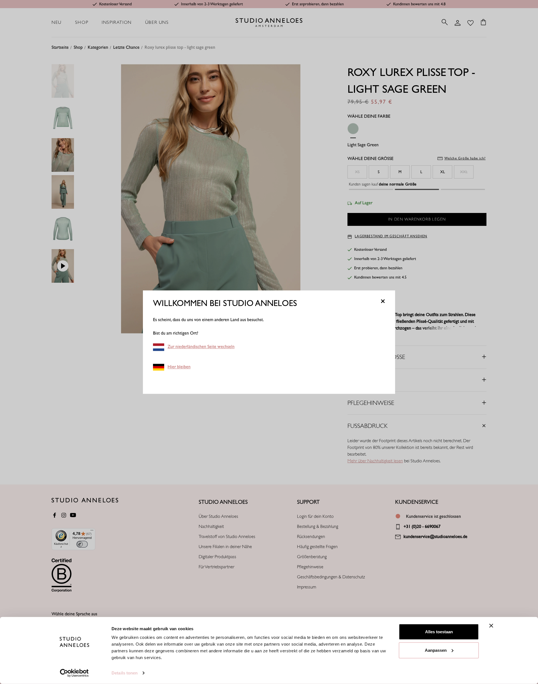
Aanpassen (436, 650)
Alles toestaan (439, 631)
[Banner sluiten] (491, 626)
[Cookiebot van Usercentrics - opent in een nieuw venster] (74, 673)
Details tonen (125, 673)
